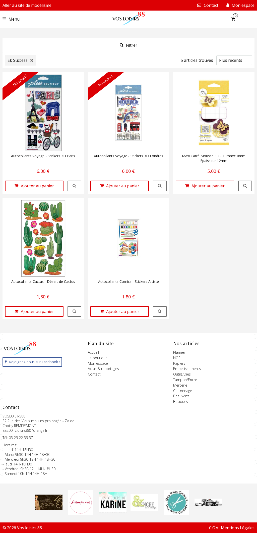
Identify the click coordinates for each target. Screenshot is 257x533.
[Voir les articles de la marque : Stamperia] (80, 513)
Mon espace (98, 363)
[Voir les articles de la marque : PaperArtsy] (208, 504)
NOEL (177, 357)
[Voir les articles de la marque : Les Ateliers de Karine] (112, 511)
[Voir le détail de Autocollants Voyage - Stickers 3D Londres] (160, 186)
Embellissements (187, 368)
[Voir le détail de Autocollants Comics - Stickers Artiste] (160, 311)
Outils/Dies (182, 374)
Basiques (180, 401)
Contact (94, 374)
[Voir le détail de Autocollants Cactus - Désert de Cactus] (74, 311)
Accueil (93, 352)
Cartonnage (182, 390)
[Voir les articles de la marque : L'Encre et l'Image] (144, 509)
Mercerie (180, 385)
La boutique (97, 357)
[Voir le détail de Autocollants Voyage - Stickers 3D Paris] (74, 186)
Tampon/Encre (185, 379)
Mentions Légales (237, 527)
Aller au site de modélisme (27, 5)
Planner (179, 352)
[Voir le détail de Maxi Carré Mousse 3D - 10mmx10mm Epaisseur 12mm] (245, 186)
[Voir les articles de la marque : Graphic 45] (48, 508)
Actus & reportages (103, 368)
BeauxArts (181, 396)
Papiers (179, 363)
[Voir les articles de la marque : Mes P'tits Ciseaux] (176, 513)
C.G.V (213, 527)
